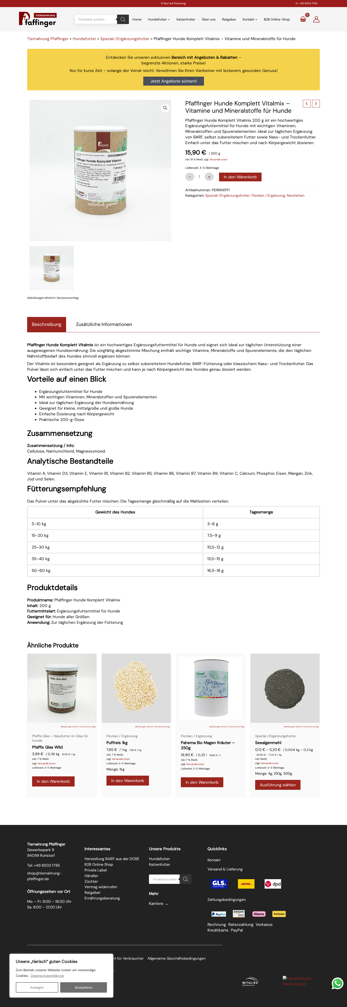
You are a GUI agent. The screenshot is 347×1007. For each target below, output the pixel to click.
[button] (165, 108)
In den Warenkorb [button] (53, 781)
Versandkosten (218, 159)
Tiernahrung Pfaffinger (47, 38)
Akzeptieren (84, 987)
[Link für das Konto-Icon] (316, 19)
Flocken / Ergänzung (268, 195)
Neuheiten (296, 195)
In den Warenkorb (240, 176)
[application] (168, 19)
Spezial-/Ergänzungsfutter (124, 38)
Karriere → (159, 903)
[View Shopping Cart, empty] (303, 19)
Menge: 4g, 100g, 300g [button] (273, 773)
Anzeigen (37, 987)
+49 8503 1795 (308, 3)
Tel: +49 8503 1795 (43, 865)
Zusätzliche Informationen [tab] (104, 324)
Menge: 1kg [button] (115, 769)
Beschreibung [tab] (46, 324)
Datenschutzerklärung (47, 976)
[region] (61, 976)
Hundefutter (84, 38)
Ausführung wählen (278, 784)
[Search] (123, 19)
